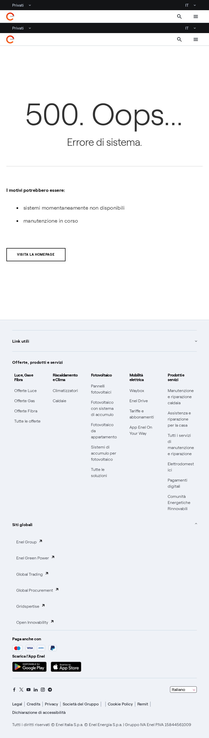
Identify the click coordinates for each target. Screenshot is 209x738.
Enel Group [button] (26, 542)
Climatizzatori (65, 390)
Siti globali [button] (22, 524)
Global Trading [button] (29, 574)
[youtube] (29, 690)
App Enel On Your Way (140, 430)
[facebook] (14, 690)
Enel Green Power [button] (32, 558)
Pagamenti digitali (177, 483)
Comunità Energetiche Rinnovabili (179, 502)
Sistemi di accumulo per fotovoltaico (103, 453)
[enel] (10, 16)
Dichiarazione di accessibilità (39, 712)
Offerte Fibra (25, 411)
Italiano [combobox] (178, 689)
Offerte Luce (25, 390)
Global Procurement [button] (34, 590)
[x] (21, 690)
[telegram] (50, 690)
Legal (17, 704)
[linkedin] (36, 690)
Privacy (51, 704)
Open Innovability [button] (32, 622)
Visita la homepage (36, 254)
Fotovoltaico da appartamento (104, 430)
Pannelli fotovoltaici (101, 389)
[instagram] (43, 690)
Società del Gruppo (81, 704)
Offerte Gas (24, 400)
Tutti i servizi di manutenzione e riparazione (181, 444)
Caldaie (59, 400)
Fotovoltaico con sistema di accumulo (102, 408)
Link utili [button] (20, 341)
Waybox (136, 390)
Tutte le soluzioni (99, 472)
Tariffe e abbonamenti (141, 414)
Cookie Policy (120, 704)
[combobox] (183, 689)
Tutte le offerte (27, 421)
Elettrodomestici (181, 466)
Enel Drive (138, 400)
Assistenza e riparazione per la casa (179, 419)
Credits (33, 704)
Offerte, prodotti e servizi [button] (37, 362)
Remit (142, 704)
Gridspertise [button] (27, 606)
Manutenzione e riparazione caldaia (181, 396)
